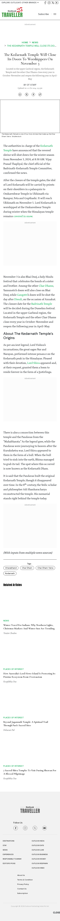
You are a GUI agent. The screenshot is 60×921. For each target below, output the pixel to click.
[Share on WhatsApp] (19, 94)
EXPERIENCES (8, 854)
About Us (21, 875)
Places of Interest (13, 669)
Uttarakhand (11, 568)
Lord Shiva (33, 363)
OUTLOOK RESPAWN (40, 863)
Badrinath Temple (41, 304)
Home (25, 42)
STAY (5, 845)
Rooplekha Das (9, 681)
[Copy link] (40, 94)
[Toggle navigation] (54, 14)
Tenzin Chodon (9, 633)
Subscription (22, 893)
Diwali (18, 299)
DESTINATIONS (8, 841)
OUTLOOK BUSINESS (40, 854)
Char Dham (27, 568)
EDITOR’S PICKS (9, 863)
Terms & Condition (25, 880)
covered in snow (23, 216)
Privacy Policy (23, 884)
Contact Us (22, 889)
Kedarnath (10, 573)
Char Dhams (46, 286)
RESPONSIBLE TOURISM (12, 859)
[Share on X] (26, 94)
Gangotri (22, 295)
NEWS (5, 850)
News (35, 42)
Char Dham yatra (45, 568)
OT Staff (31, 84)
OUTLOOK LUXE (38, 850)
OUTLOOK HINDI (38, 868)
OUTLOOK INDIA (38, 841)
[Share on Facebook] (33, 94)
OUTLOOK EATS (38, 845)
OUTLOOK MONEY (39, 859)
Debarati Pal (9, 729)
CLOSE (56, 912)
